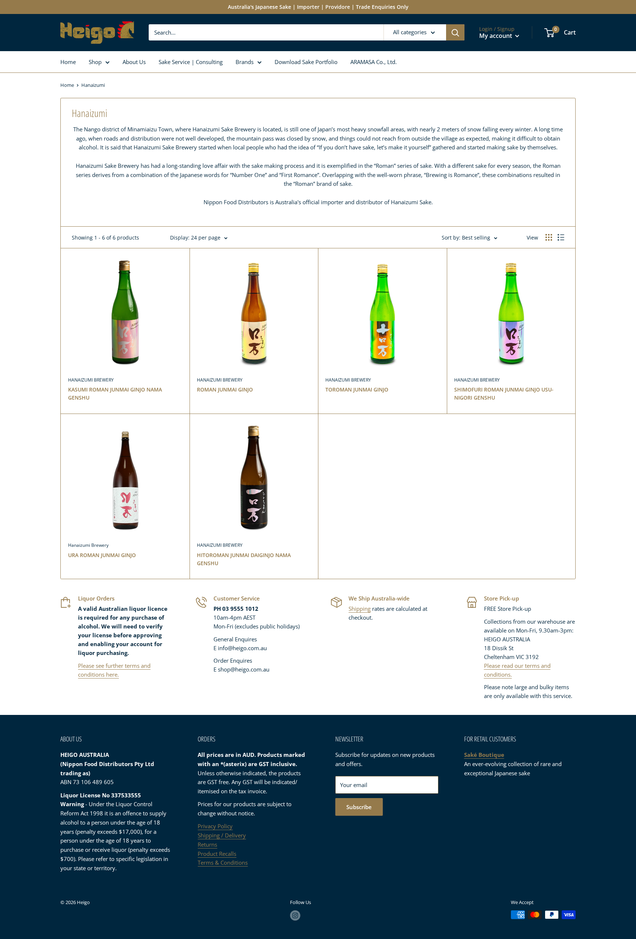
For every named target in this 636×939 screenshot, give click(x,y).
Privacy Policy (215, 826)
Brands (245, 61)
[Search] (455, 32)
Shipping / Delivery (222, 835)
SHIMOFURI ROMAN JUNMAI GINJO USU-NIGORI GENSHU (504, 393)
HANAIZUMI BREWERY (91, 380)
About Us (134, 61)
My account (496, 36)
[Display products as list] (561, 237)
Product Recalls (217, 853)
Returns (207, 844)
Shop (95, 61)
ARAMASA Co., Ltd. (373, 61)
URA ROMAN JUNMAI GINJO (102, 555)
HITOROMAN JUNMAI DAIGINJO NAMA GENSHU (244, 559)
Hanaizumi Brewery (88, 545)
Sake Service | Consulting (191, 61)
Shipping (360, 608)
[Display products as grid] (548, 237)
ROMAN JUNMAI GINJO (225, 389)
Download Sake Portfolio (306, 61)
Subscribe (359, 807)
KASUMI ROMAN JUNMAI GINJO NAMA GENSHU (115, 393)
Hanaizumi (93, 85)
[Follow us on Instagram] (295, 915)
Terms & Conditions (223, 862)
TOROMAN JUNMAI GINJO (356, 389)
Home (68, 61)
